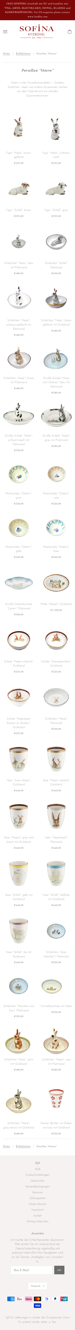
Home (6, 53)
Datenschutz (37, 1181)
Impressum (37, 1210)
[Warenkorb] (70, 32)
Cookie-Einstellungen (37, 1175)
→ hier (52, 1322)
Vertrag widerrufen (37, 1221)
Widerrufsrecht (37, 1204)
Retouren (37, 1192)
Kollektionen (23, 53)
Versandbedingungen (37, 1186)
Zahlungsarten (38, 1198)
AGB (37, 1169)
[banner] (37, 31)
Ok (59, 1270)
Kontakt (38, 1215)
